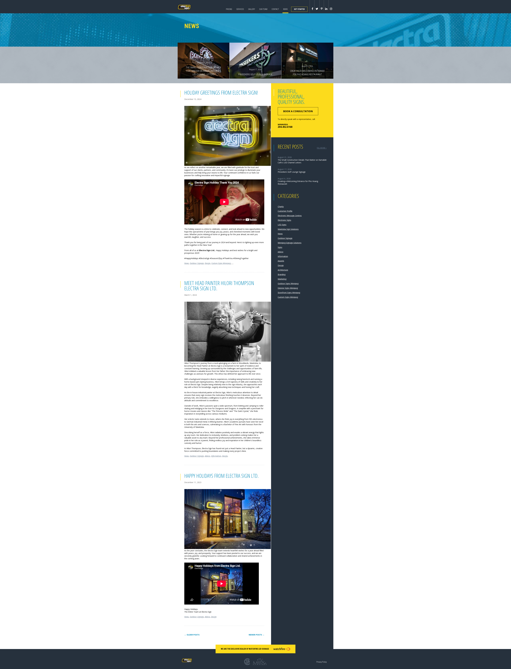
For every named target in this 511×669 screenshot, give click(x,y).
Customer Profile (285, 211)
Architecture (283, 270)
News (285, 9)
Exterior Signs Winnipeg (288, 288)
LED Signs (282, 224)
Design (207, 263)
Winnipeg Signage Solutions (289, 242)
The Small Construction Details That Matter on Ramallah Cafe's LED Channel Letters (203, 69)
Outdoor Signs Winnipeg (288, 283)
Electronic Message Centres (290, 215)
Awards (281, 261)
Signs (280, 247)
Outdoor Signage (197, 263)
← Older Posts (191, 635)
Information (216, 456)
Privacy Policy (321, 662)
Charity (281, 206)
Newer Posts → (256, 635)
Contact (275, 9)
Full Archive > (322, 148)
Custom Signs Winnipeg (221, 263)
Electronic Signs (284, 220)
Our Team (263, 9)
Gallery (251, 9)
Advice (207, 456)
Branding (281, 274)
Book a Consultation (298, 111)
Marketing (282, 279)
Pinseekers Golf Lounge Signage (255, 72)
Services (240, 9)
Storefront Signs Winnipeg (289, 292)
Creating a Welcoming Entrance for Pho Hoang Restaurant (307, 70)
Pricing (229, 9)
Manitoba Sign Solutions (288, 229)
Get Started (299, 9)
